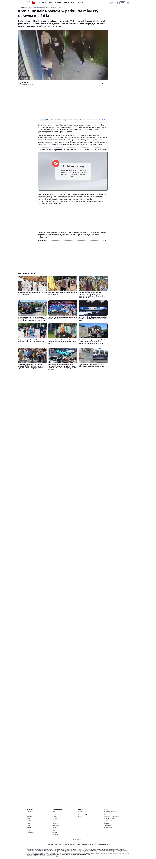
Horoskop (54, 816)
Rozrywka (58, 2)
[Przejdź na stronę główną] (28, 4)
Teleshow (29, 827)
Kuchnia (54, 814)
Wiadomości (42, 2)
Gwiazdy (28, 823)
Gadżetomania (55, 825)
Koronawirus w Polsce (83, 814)
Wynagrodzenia (30, 832)
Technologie (29, 816)
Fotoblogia (54, 827)
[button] (116, 3)
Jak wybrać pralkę (108, 814)
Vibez (79, 816)
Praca (28, 829)
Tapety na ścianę (108, 822)
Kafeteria (54, 820)
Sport (73, 2)
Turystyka (81, 2)
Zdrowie (28, 825)
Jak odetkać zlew (108, 813)
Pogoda (28, 830)
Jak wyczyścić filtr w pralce (110, 818)
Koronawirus (81, 813)
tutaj (57, 855)
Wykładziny (106, 823)
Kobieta (66, 2)
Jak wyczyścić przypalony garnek (111, 816)
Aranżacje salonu (108, 825)
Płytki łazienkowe (108, 820)
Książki (54, 813)
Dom (53, 811)
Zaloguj (122, 2)
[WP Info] (35, 2)
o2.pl (53, 830)
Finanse (28, 818)
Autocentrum (81, 811)
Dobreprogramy (55, 822)
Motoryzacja (29, 820)
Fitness (54, 829)
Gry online (54, 832)
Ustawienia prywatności (101, 844)
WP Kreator (101, 120)
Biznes (51, 2)
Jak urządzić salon (108, 827)
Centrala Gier (55, 834)
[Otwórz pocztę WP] (111, 2)
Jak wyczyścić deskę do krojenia (111, 811)
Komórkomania (55, 823)
